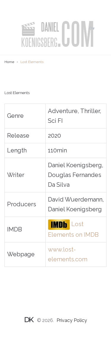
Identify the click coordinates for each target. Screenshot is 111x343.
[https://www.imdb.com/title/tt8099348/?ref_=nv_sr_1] (59, 224)
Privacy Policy (72, 320)
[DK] (57, 34)
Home (9, 62)
